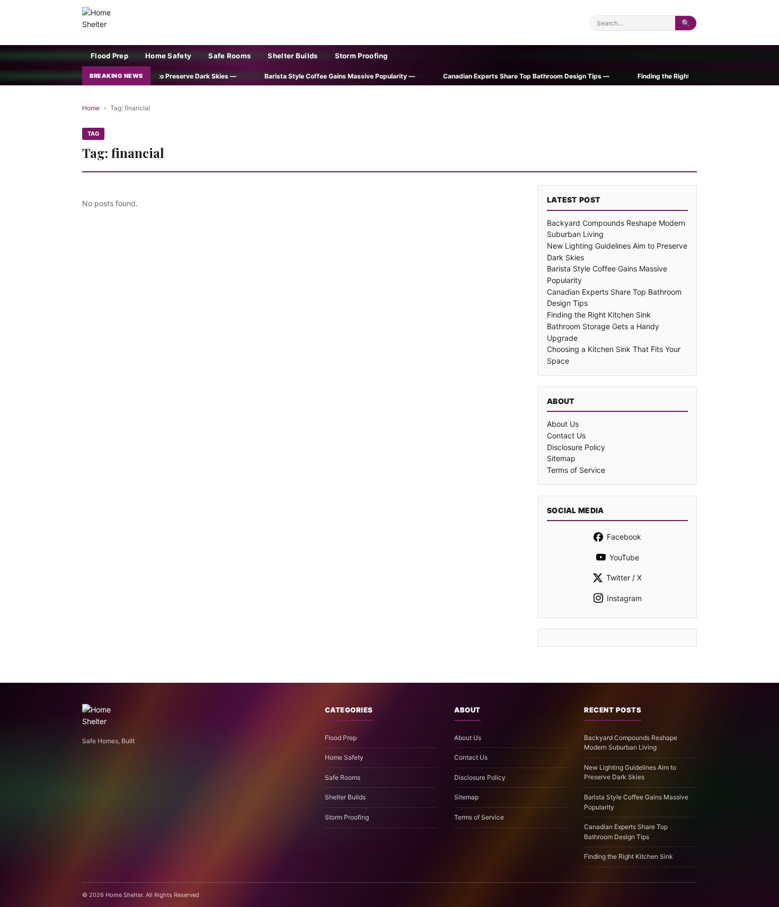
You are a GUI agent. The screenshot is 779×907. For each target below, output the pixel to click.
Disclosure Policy (576, 447)
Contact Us (566, 435)
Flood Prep (109, 55)
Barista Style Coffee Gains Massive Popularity (636, 802)
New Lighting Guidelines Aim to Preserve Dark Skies (630, 772)
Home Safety (168, 55)
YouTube (624, 557)
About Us (563, 423)
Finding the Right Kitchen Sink (599, 314)
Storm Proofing (361, 55)
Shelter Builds (292, 55)
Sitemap (561, 458)
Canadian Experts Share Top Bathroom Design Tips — (467, 76)
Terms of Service (576, 469)
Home (91, 108)
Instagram (624, 598)
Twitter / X (624, 577)
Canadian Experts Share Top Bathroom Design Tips (626, 832)
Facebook (624, 536)
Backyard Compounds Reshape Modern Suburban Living (630, 743)
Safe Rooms (229, 55)
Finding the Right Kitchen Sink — (628, 76)
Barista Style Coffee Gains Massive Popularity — (281, 76)
